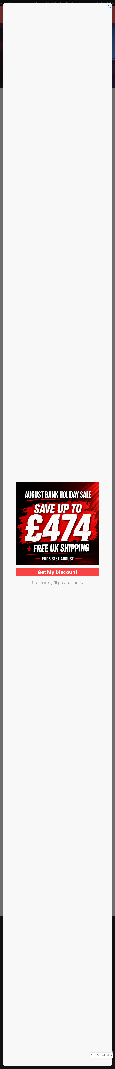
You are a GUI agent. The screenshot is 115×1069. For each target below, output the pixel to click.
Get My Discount (58, 572)
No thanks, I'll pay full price (57, 582)
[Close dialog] (109, 6)
